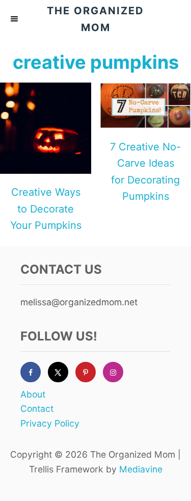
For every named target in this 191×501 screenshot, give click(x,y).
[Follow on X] (61, 372)
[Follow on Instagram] (116, 372)
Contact (36, 408)
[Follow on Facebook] (34, 372)
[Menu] (15, 19)
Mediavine (140, 469)
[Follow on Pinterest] (89, 372)
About (32, 394)
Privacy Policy (49, 423)
